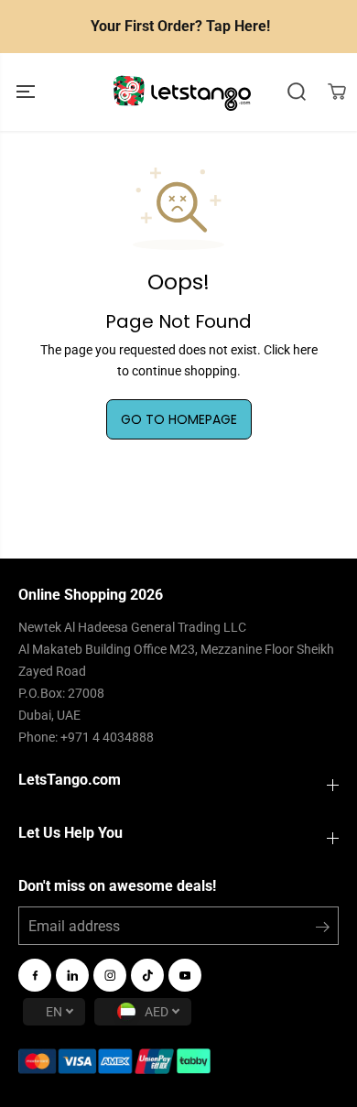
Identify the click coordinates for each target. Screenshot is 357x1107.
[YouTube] (184, 975)
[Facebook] (34, 975)
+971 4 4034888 (107, 737)
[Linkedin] (72, 975)
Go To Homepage (179, 419)
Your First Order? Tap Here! (180, 26)
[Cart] (337, 91)
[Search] (296, 91)
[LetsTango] (182, 92)
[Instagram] (109, 975)
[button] (27, 92)
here (305, 349)
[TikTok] (147, 975)
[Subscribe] (323, 930)
